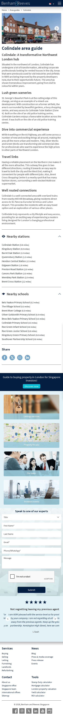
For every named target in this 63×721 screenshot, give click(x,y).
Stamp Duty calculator (41, 678)
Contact (7, 673)
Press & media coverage (42, 653)
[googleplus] (50, 707)
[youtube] (42, 707)
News (35, 645)
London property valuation (43, 685)
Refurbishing (7, 666)
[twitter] (29, 707)
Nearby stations (18, 236)
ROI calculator (37, 692)
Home (4, 10)
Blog (33, 649)
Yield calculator (38, 688)
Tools (35, 673)
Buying (5, 649)
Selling (5, 653)
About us (6, 678)
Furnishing (6, 659)
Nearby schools (18, 294)
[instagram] (22, 707)
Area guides (15, 10)
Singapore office (9, 681)
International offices (11, 688)
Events (34, 659)
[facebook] (15, 707)
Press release (37, 656)
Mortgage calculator (40, 681)
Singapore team (9, 685)
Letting (5, 656)
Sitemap (5, 692)
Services (7, 645)
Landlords (6, 663)
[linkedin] (35, 707)
